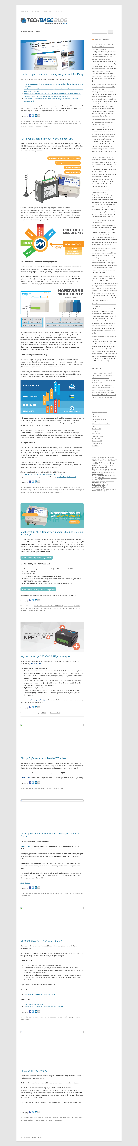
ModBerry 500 (52, 121)
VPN (101, 491)
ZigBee (39, 126)
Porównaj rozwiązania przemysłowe (39, 589)
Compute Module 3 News (102, 39)
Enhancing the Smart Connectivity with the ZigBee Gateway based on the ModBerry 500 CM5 (103, 122)
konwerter (102, 471)
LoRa (72, 490)
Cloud (100, 459)
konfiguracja (95, 471)
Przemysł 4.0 (24, 126)
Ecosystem (24, 1120)
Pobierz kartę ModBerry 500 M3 (38, 557)
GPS (93, 463)
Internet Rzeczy (63, 123)
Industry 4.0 (43, 123)
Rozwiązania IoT (68, 121)
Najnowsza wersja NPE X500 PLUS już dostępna (45, 656)
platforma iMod (110, 481)
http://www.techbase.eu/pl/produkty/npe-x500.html (40, 994)
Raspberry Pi (33, 126)
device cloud (111, 461)
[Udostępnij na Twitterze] (33, 115)
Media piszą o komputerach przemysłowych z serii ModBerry (52, 74)
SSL (109, 489)
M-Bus (107, 471)
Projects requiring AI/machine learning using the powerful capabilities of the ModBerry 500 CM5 (104, 87)
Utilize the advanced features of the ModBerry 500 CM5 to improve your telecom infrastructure (103, 47)
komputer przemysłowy (104, 468)
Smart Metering (97, 443)
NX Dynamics (96, 434)
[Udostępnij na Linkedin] (36, 115)
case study (95, 459)
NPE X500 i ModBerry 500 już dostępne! (41, 941)
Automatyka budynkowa (99, 412)
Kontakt (59, 12)
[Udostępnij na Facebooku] (30, 115)
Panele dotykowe (97, 436)
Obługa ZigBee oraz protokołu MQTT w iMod (44, 758)
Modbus (94, 474)
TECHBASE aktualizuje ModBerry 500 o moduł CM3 (47, 138)
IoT (70, 123)
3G (93, 457)
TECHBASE (77, 121)
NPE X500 (60, 121)
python (105, 482)
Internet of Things (52, 123)
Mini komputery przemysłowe (101, 424)
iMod (42, 788)
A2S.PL (96, 457)
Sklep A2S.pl (48, 12)
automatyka (101, 457)
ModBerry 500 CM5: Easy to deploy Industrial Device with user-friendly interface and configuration (103, 375)
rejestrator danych (99, 488)
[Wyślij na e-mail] (38, 115)
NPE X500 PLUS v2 (37, 663)
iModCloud (47, 893)
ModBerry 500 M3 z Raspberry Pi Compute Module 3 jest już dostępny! (52, 533)
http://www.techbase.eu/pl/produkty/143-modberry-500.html (43, 1006)
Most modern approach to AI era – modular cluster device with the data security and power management (103, 387)
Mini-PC (94, 426)
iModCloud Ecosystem (41, 121)
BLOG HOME (24, 12)
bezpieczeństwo (110, 457)
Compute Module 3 (33, 123)
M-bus (94, 421)
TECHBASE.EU (36, 12)
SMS (106, 489)
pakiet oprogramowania (99, 479)
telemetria (96, 491)
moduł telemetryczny (100, 475)
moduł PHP (100, 474)
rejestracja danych (98, 486)
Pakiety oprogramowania (98, 481)
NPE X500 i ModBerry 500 (34, 1070)
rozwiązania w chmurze (98, 489)
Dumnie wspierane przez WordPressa (31, 1137)
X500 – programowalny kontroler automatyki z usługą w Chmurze (50, 835)
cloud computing (110, 459)
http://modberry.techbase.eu (33, 1004)
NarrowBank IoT (28, 492)
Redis (106, 485)
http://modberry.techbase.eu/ (66, 477)
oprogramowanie (111, 478)
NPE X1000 (102, 477)
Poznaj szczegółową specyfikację (33, 700)
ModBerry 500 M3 (76, 123)
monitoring (112, 475)
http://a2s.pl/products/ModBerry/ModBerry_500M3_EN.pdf (43, 474)
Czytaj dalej (25, 883)
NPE (94, 477)
